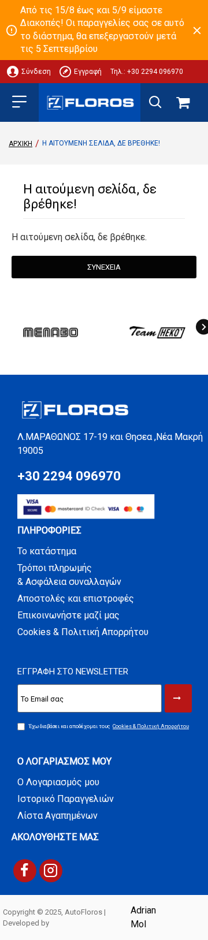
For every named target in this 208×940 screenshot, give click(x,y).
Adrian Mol (143, 917)
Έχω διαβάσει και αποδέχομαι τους (109, 726)
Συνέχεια (104, 267)
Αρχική (20, 144)
